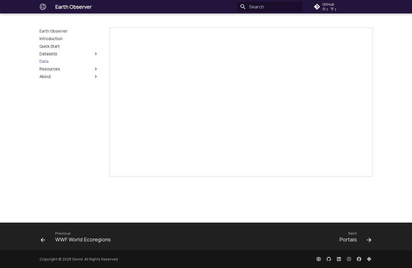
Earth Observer (54, 31)
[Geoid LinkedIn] (338, 259)
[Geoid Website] (318, 259)
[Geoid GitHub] (328, 259)
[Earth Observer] (42, 6)
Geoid (77, 259)
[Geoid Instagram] (348, 259)
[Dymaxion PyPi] (369, 259)
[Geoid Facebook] (359, 259)
